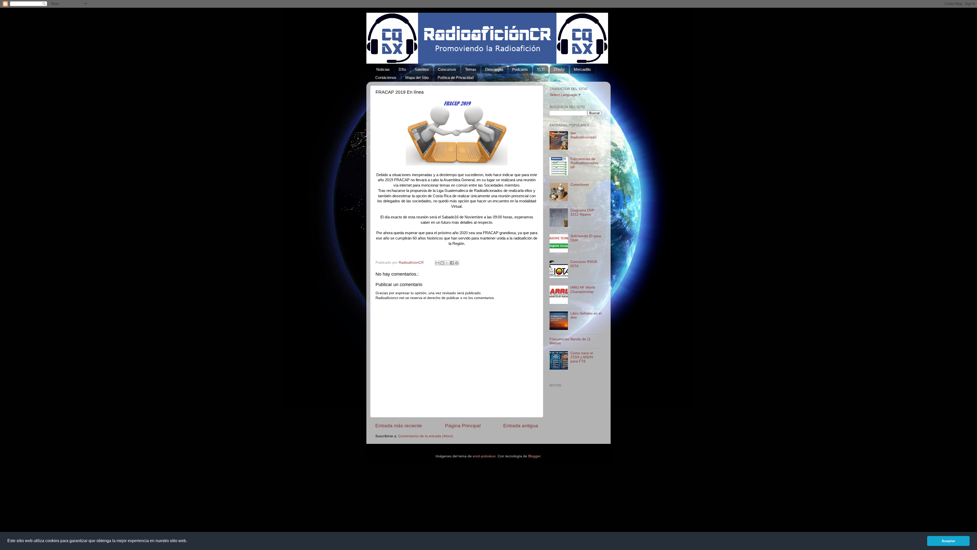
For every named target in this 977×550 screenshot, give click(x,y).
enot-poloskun (484, 456)
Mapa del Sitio (417, 77)
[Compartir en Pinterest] (456, 262)
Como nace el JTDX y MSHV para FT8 (581, 357)
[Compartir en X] (447, 262)
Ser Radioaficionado (583, 135)
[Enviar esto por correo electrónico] (437, 262)
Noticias (383, 69)
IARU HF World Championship (582, 289)
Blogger (534, 456)
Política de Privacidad (455, 77)
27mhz (559, 69)
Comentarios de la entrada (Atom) (425, 436)
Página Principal (463, 425)
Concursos (447, 69)
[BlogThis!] (442, 262)
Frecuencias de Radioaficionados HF (584, 163)
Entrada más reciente (398, 425)
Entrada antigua (520, 425)
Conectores (579, 185)
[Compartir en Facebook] (451, 262)
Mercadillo (582, 69)
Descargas (494, 69)
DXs (402, 69)
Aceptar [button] (948, 541)
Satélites (422, 69)
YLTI (540, 69)
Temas (470, 69)
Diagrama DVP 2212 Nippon (582, 212)
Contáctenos (385, 77)
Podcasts (520, 69)
